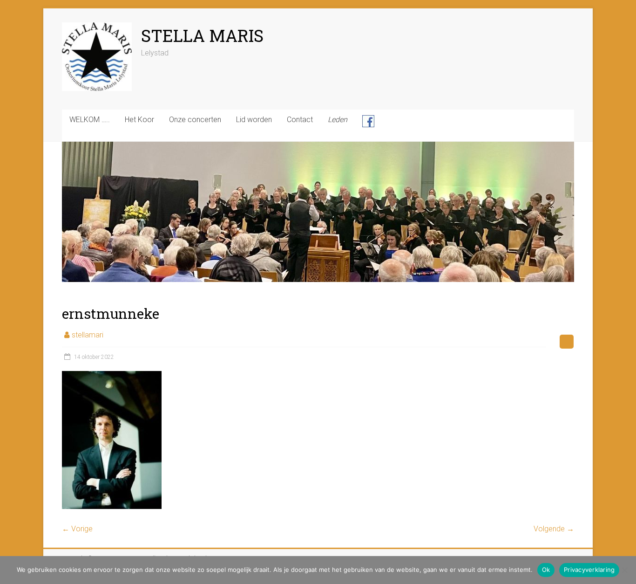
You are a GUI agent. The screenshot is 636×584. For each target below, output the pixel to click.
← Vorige (77, 528)
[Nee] (624, 570)
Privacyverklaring (589, 569)
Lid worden (254, 119)
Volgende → (554, 528)
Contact (300, 119)
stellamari (87, 334)
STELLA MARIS (202, 35)
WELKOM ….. (89, 119)
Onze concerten (195, 119)
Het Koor (139, 119)
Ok (546, 569)
